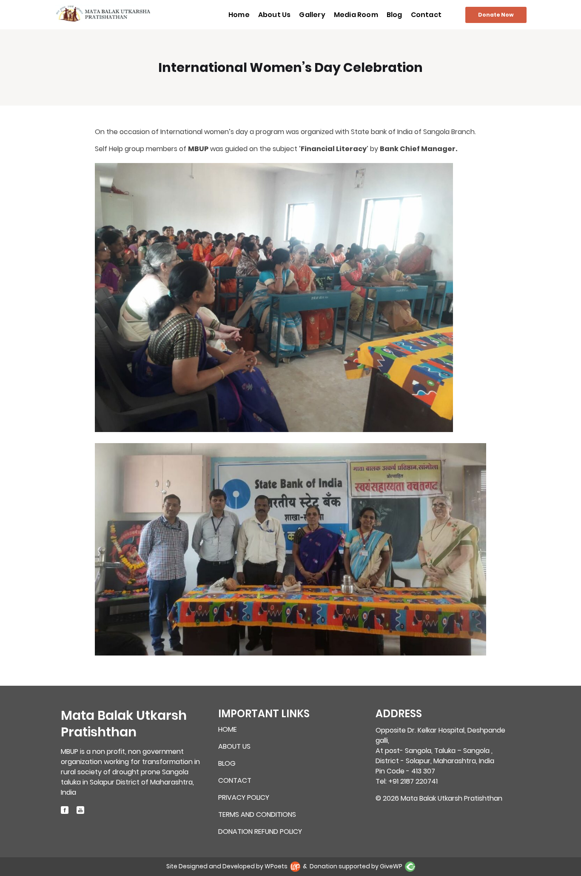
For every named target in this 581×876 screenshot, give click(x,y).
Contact (426, 15)
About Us (274, 15)
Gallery (312, 15)
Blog (394, 15)
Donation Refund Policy (260, 831)
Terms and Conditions (257, 814)
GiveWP (391, 866)
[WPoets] (296, 866)
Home (239, 15)
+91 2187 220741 (413, 781)
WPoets (276, 866)
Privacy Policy (243, 797)
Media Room (356, 15)
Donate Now (496, 14)
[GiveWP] (410, 866)
